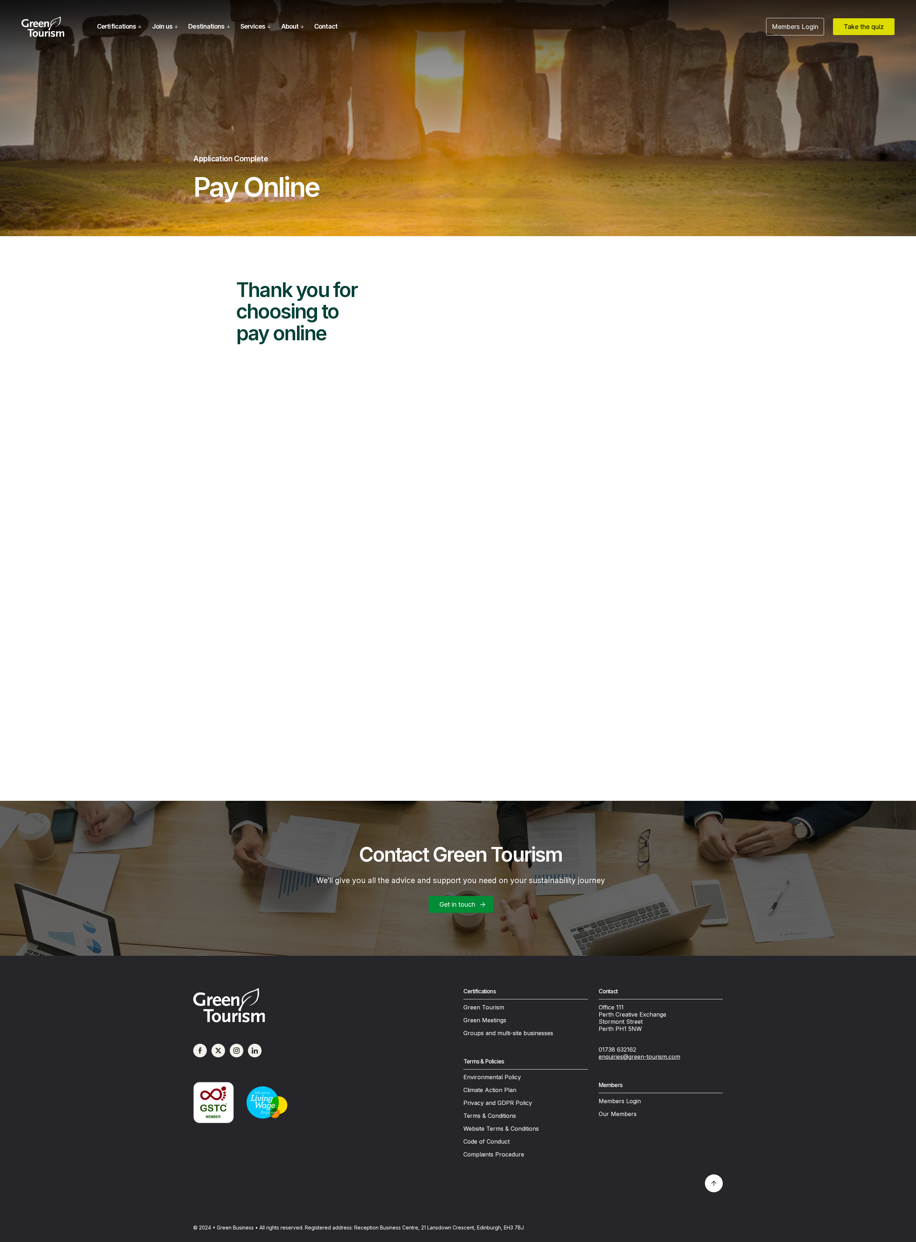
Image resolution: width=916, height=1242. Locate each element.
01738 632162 (617, 1049)
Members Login (620, 1101)
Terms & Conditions (489, 1115)
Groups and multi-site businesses (508, 1033)
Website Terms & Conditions (501, 1128)
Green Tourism (483, 1007)
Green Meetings (484, 1020)
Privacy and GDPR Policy (497, 1102)
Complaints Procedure (493, 1154)
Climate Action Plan (489, 1090)
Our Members (618, 1113)
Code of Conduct (486, 1141)
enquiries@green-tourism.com (639, 1056)
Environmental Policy (492, 1077)
